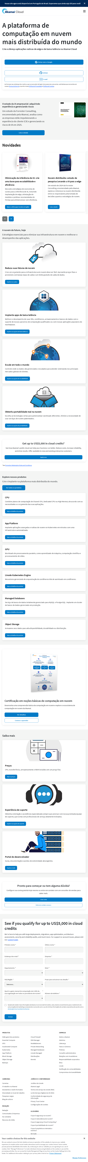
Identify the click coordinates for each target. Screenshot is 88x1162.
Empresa (48, 956)
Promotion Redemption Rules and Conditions (18, 465)
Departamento (10, 968)
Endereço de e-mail (12, 956)
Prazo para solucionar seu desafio (57, 980)
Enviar (10, 1017)
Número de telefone (52, 993)
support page (13, 940)
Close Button (84, 3)
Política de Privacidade (35, 86)
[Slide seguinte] (11, 218)
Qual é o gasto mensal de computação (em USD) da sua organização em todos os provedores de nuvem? (24, 992)
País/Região (9, 980)
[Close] (84, 1138)
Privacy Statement (55, 1153)
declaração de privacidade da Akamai (18, 1009)
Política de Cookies (48, 86)
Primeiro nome (10, 945)
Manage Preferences (79, 1158)
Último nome (50, 945)
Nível (47, 968)
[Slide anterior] (4, 218)
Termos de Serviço (14, 86)
